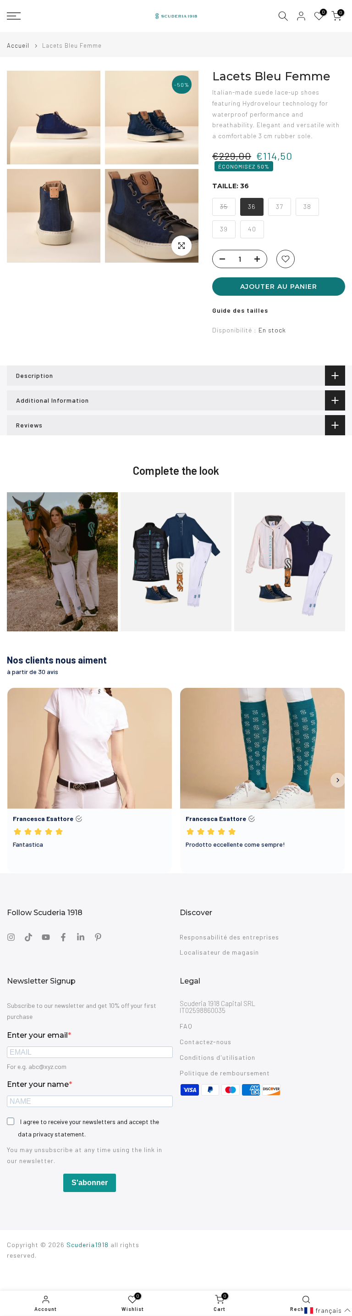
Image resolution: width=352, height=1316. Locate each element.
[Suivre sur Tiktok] (28, 937)
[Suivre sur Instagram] (11, 937)
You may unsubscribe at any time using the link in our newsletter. (84, 1155)
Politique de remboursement (225, 1073)
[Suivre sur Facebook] (63, 937)
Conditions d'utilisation (217, 1057)
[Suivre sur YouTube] (46, 937)
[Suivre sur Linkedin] (81, 937)
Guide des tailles (240, 310)
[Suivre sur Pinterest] (98, 937)
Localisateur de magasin (219, 952)
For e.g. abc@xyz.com (36, 1066)
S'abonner (90, 1183)
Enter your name (38, 1084)
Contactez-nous (205, 1042)
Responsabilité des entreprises (229, 937)
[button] (327, 1310)
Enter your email (37, 1035)
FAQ (186, 1026)
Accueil (18, 46)
